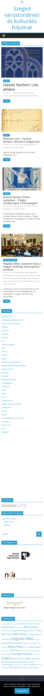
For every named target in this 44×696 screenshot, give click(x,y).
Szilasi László (19, 665)
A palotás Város (7, 316)
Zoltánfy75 (5, 432)
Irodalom (4, 355)
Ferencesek (5, 639)
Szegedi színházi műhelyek (11, 404)
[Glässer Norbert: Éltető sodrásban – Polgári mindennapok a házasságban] (22, 169)
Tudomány (5, 421)
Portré (3, 390)
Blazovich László (6, 630)
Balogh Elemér (32, 272)
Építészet (4, 334)
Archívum (7, 525)
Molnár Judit (12, 281)
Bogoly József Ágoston (20, 630)
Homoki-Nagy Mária (13, 278)
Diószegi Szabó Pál (34, 634)
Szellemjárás (6, 407)
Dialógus (4, 327)
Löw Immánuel (25, 96)
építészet (36, 668)
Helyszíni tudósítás (10, 260)
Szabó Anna (36, 654)
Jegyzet (4, 358)
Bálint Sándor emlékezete (10, 323)
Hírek (3, 348)
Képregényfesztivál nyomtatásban (13, 365)
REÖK (9, 654)
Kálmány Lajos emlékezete (11, 362)
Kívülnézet (5, 372)
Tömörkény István (27, 668)
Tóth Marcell (14, 667)
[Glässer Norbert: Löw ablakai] (22, 48)
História (6, 194)
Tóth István (4, 668)
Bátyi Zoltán (20, 634)
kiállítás (25, 643)
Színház (4, 414)
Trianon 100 (5, 425)
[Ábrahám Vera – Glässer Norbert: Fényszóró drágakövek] (22, 110)
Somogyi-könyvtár (19, 209)
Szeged (5, 658)
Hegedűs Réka (20, 272)
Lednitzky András (26, 278)
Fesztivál (4, 337)
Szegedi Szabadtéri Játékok (18, 662)
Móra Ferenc (5, 650)
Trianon (40, 665)
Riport (3, 393)
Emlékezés (5, 330)
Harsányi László (29, 275)
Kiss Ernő (6, 643)
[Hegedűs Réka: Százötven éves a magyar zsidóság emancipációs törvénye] (22, 235)
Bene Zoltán (19, 93)
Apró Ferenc (8, 627)
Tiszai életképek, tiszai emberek (12, 418)
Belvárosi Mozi (19, 627)
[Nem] (41, 689)
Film (2, 341)
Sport (3, 397)
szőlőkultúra (32, 665)
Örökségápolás (6, 383)
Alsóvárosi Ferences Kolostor (29, 624)
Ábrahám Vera (31, 145)
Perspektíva (5, 386)
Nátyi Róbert (15, 650)
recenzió (4, 654)
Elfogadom (22, 691)
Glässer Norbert (14, 96)
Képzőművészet (7, 369)
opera (28, 650)
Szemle (6, 81)
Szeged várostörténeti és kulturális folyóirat (22, 18)
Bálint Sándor (6, 634)
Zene (3, 428)
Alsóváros (15, 624)
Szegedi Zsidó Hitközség (24, 281)
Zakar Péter (11, 284)
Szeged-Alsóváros (17, 658)
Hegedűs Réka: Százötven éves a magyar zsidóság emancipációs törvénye (22, 266)
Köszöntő (4, 376)
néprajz (23, 650)
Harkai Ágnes (18, 275)
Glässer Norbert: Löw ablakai (20, 87)
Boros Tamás (35, 630)
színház (25, 665)
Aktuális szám (9, 522)
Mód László (35, 647)
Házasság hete (7, 209)
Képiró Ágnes (32, 643)
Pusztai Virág (35, 650)
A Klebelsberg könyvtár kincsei (12, 320)
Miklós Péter (15, 647)
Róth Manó (34, 96)
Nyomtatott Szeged (8, 519)
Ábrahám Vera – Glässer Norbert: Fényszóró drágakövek (21, 140)
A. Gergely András (6, 624)
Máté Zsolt (26, 647)
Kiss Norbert (16, 643)
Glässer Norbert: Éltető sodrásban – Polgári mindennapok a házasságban (20, 200)
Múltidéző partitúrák (8, 379)
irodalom (36, 639)
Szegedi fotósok (7, 400)
